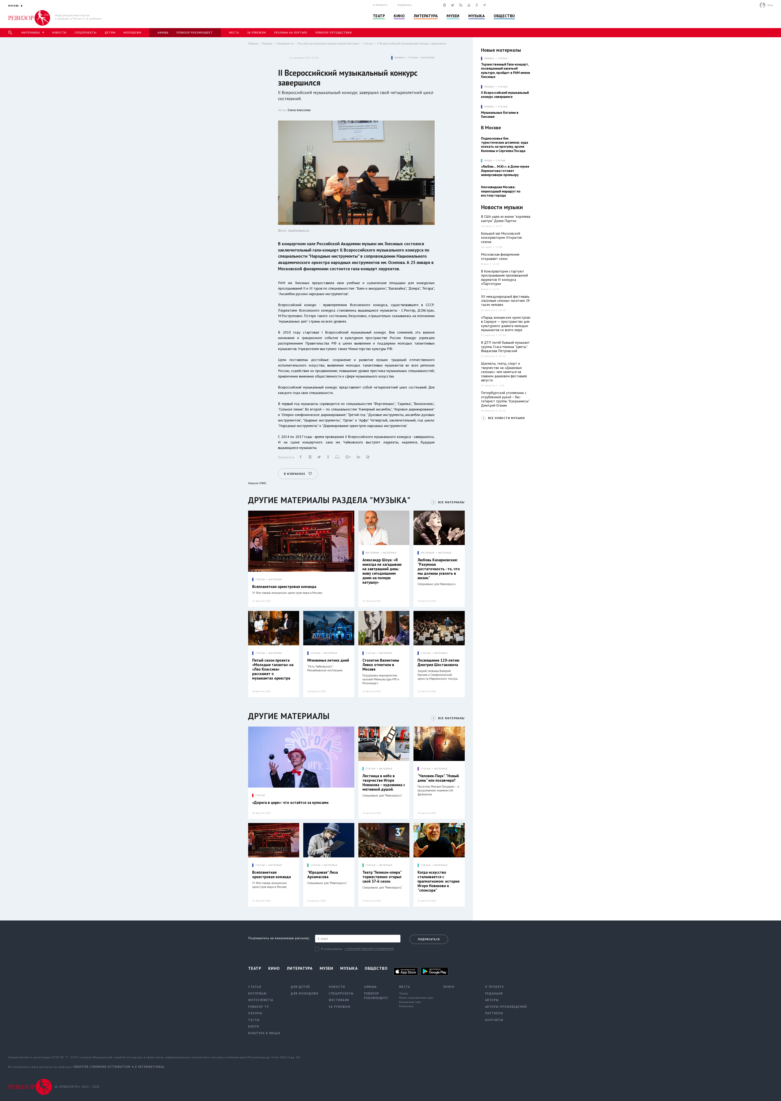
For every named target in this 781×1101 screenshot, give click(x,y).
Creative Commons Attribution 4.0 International (119, 1067)
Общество (504, 16)
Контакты (494, 1020)
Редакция (494, 993)
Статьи (368, 43)
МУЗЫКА (400, 57)
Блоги (253, 1026)
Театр (379, 16)
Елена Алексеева (299, 110)
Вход (770, 5)
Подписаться (429, 939)
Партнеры (494, 1013)
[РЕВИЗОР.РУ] (29, 18)
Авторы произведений (506, 1007)
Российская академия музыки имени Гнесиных (328, 43)
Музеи (453, 16)
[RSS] (460, 5)
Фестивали (339, 1000)
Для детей (300, 987)
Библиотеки (406, 1006)
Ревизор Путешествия (333, 32)
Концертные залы (410, 1002)
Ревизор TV (258, 1007)
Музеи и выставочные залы (416, 997)
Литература (426, 16)
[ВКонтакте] (444, 5)
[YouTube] (469, 5)
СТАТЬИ (413, 57)
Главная (253, 43)
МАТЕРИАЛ (428, 57)
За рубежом (256, 32)
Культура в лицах (264, 1033)
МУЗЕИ (488, 160)
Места (234, 32)
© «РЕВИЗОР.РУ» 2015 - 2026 (77, 1087)
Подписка (404, 5)
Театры (403, 993)
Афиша (162, 32)
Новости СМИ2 (257, 483)
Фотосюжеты (260, 1000)
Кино (399, 16)
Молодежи (132, 32)
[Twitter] (452, 5)
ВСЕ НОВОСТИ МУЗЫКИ (506, 418)
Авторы (492, 1000)
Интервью (257, 993)
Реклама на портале (290, 32)
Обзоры (255, 1013)
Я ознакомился (332, 949)
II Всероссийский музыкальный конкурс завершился (411, 43)
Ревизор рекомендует (195, 32)
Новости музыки (502, 207)
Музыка (476, 16)
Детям (110, 32)
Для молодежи (304, 993)
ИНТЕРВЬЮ (372, 553)
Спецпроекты (85, 32)
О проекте (380, 5)
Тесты (254, 1020)
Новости (59, 32)
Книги (448, 987)
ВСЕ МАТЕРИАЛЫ (451, 502)
